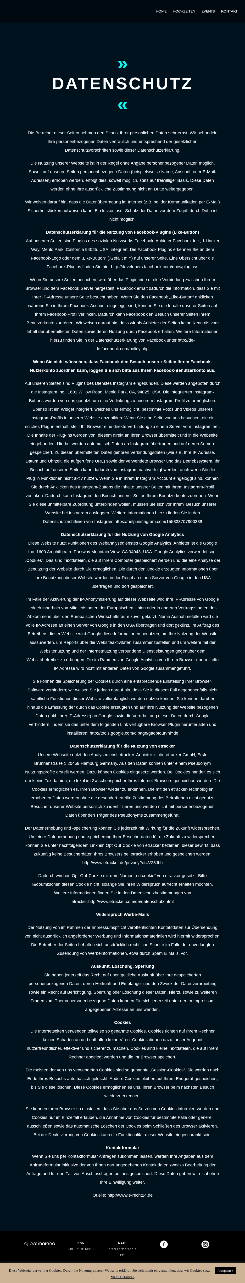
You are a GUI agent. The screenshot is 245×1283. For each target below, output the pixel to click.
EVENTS (208, 11)
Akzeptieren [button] (225, 1270)
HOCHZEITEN (184, 11)
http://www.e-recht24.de (130, 1195)
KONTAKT (229, 11)
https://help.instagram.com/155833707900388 (158, 521)
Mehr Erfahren (122, 1277)
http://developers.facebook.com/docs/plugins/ (154, 266)
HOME (161, 11)
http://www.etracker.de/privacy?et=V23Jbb (122, 862)
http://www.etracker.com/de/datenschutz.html (131, 901)
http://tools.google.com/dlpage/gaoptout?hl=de (134, 733)
